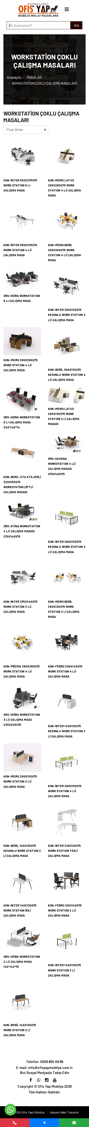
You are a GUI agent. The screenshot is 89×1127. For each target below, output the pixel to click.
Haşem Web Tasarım (64, 1112)
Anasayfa (14, 77)
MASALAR (34, 77)
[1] (67, 9)
